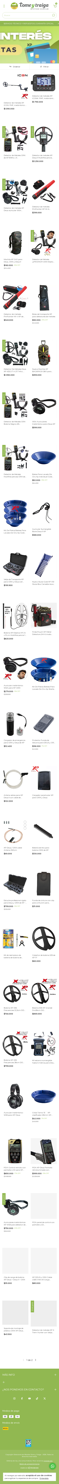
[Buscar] (53, 15)
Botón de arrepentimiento (29, 1464)
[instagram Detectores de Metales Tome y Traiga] (14, 1398)
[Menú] (4, 6)
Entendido (44, 1478)
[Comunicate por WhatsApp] (52, 1466)
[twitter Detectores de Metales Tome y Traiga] (44, 1398)
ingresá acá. (48, 1461)
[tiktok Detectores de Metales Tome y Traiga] (37, 1398)
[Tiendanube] (29, 1468)
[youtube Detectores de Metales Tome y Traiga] (29, 1398)
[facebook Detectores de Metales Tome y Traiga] (22, 1398)
